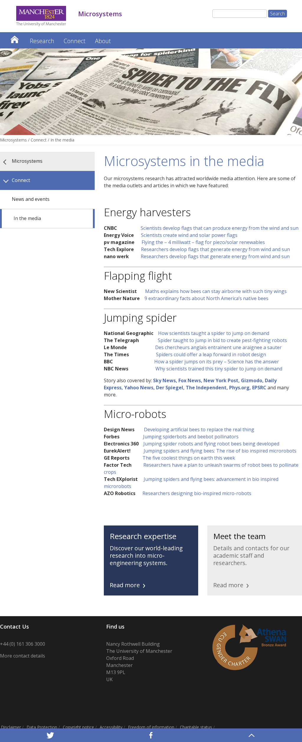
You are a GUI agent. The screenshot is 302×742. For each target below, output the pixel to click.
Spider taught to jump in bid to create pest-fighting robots (222, 340)
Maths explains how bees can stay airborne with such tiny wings (216, 291)
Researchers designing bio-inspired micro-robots (195, 493)
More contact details (22, 655)
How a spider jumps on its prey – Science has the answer (216, 361)
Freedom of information (151, 727)
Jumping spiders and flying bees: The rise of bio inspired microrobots (218, 451)
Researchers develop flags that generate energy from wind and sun (215, 249)
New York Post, (222, 380)
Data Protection (42, 727)
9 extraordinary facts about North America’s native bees (206, 298)
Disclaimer (11, 727)
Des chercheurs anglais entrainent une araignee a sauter (218, 347)
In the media (27, 218)
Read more (125, 585)
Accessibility (111, 727)
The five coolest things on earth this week (187, 458)
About (103, 41)
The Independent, (207, 387)
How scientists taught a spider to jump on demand (213, 333)
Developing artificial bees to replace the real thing (199, 429)
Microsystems (14, 38)
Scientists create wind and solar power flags (189, 235)
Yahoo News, (140, 387)
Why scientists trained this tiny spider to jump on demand (218, 368)
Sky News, (165, 380)
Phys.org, (240, 387)
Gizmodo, (253, 380)
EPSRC (259, 387)
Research (42, 41)
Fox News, (190, 380)
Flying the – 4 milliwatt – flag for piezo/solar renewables (203, 242)
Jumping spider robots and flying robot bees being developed (210, 443)
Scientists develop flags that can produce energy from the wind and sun (219, 228)
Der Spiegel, (171, 387)
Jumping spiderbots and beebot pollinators (189, 436)
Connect (75, 41)
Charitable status (196, 727)
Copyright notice (78, 727)
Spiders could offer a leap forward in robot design (211, 354)
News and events (31, 199)
